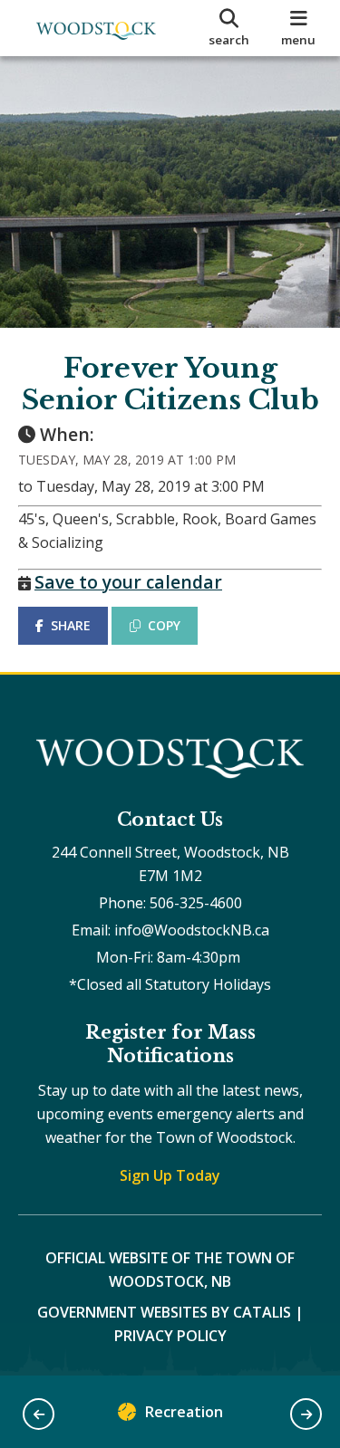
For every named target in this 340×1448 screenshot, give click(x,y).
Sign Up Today (170, 1175)
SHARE (71, 625)
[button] (38, 1414)
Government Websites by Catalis (164, 1312)
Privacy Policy (170, 1336)
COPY (164, 625)
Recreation (184, 1412)
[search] (229, 28)
